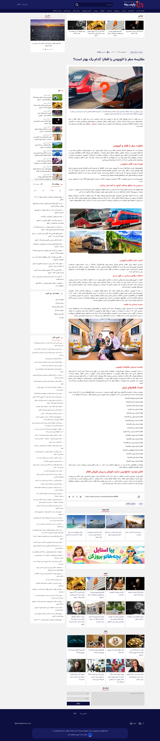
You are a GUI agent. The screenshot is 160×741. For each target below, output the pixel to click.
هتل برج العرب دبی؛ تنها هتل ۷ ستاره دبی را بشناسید (74, 533)
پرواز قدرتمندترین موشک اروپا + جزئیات (51, 484)
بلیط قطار (94, 124)
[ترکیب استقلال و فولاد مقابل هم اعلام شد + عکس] (57, 129)
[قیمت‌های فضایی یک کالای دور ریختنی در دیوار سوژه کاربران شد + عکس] (57, 137)
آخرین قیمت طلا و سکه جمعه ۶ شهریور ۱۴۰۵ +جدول (42, 106)
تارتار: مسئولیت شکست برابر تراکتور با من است (49, 458)
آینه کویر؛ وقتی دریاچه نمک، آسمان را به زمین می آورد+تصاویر (46, 44)
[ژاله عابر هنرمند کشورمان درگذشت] (115, 583)
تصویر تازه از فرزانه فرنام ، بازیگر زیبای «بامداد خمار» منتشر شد (77, 677)
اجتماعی (109, 11)
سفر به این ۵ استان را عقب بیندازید (133, 533)
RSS (19, 5)
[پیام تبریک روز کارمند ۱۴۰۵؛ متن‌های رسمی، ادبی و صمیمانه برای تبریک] (95, 665)
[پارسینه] (132, 4)
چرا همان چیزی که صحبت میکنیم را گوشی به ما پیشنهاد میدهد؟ (42, 162)
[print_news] (80, 496)
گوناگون (140, 16)
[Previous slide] (33, 30)
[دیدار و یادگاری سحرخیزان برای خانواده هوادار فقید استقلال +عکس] (57, 153)
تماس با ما (24, 5)
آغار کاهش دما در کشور (55, 442)
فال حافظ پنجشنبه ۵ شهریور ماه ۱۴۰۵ (115, 651)
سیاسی (124, 11)
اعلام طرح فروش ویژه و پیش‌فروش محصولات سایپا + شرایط (115, 33)
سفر (141, 504)
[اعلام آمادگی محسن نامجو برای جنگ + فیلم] (134, 25)
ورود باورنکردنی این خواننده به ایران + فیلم (77, 32)
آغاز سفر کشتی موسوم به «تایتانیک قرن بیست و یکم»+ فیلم (94, 535)
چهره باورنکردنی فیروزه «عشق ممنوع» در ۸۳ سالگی (48, 620)
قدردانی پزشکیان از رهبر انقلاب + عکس (51, 414)
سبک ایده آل (60, 303)
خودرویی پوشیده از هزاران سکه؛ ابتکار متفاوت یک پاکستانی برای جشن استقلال (115, 619)
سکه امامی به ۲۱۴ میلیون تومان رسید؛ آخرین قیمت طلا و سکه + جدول (96, 33)
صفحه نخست (140, 11)
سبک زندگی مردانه (58, 307)
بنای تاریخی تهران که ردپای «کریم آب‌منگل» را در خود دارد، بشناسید (96, 619)
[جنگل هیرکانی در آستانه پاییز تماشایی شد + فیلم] (57, 145)
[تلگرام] (73, 496)
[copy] (138, 497)
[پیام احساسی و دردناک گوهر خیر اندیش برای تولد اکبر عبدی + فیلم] (135, 665)
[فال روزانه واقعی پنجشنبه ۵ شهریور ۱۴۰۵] (76, 641)
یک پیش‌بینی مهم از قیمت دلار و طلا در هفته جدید (48, 349)
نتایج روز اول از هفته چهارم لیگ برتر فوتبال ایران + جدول (42, 98)
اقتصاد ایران (60, 299)
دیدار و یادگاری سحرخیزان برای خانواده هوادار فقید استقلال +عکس (42, 154)
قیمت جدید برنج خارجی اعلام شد (53, 471)
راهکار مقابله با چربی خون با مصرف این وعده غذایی (48, 362)
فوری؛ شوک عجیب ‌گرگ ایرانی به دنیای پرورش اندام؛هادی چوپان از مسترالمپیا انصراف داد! (116, 678)
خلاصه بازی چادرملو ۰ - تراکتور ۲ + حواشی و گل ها (48, 439)
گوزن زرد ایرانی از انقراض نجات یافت (52, 366)
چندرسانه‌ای (67, 11)
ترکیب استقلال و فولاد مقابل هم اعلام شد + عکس (43, 130)
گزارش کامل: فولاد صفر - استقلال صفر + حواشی (44, 114)
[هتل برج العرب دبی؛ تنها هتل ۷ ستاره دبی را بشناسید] (76, 521)
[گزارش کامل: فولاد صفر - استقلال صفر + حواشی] (57, 113)
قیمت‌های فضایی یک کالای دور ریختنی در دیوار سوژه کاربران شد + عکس (42, 138)
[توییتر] (69, 496)
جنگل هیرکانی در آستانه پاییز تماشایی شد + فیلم (43, 146)
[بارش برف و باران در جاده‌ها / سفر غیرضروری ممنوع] (115, 521)
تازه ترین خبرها (59, 314)
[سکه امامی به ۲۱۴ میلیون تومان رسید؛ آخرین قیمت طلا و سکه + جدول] (96, 25)
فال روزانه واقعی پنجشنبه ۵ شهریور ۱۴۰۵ (76, 651)
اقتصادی (131, 11)
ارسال (78, 703)
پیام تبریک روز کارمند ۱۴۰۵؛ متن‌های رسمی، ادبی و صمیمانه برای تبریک (96, 677)
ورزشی (96, 11)
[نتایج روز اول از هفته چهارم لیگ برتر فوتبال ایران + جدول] (57, 97)
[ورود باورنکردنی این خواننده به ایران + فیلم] (77, 25)
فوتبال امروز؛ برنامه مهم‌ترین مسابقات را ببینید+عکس (47, 542)
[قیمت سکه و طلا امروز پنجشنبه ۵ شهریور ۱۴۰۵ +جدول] (135, 641)
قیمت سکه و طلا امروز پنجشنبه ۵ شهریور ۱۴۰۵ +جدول (136, 652)
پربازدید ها (55, 184)
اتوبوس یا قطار (131, 504)
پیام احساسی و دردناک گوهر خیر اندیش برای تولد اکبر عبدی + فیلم (135, 677)
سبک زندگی (76, 11)
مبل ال (61, 317)
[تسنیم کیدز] (105, 556)
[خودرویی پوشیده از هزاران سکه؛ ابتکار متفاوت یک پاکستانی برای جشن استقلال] (115, 608)
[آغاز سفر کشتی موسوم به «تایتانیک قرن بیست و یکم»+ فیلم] (95, 521)
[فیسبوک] (77, 496)
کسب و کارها (57, 11)
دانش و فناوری (87, 11)
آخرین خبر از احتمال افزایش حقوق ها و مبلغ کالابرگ (48, 393)
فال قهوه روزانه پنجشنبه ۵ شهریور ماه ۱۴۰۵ (96, 651)
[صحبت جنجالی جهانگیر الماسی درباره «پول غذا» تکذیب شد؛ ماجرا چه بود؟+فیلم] (76, 608)
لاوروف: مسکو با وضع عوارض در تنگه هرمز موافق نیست (47, 552)
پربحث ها (36, 184)
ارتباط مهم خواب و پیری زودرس (53, 359)
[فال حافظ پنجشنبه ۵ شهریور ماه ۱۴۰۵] (115, 641)
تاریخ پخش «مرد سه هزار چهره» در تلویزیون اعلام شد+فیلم (42, 170)
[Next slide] (62, 30)
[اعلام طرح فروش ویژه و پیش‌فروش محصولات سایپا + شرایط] (115, 25)
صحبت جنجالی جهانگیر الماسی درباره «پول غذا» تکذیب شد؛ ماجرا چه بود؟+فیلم (76, 620)
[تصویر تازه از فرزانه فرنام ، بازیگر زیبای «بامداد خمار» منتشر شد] (76, 665)
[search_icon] (77, 5)
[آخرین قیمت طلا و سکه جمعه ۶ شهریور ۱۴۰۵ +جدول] (57, 105)
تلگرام (134, 724)
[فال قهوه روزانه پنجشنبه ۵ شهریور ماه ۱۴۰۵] (95, 641)
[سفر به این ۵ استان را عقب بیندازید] (135, 521)
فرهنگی (102, 11)
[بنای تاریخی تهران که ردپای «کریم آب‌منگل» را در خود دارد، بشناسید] (95, 608)
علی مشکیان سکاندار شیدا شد (53, 580)
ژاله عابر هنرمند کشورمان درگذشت (116, 593)
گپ (143, 724)
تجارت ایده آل (59, 310)
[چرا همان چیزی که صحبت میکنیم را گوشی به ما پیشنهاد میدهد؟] (57, 161)
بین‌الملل (117, 11)
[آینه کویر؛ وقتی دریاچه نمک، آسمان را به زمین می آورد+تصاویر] (47, 30)
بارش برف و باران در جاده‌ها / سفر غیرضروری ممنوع (113, 533)
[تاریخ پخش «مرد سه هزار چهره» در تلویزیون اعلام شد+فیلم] (57, 169)
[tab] (52, 49)
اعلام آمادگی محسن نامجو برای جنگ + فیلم (134, 32)
